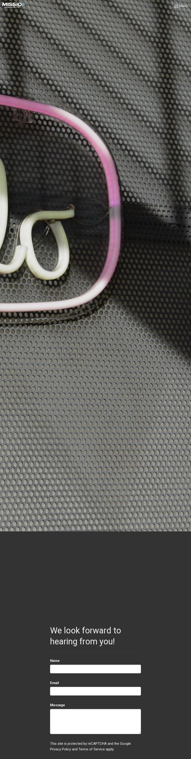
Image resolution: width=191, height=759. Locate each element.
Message (57, 705)
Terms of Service (91, 749)
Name (55, 661)
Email (54, 683)
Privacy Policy (60, 749)
